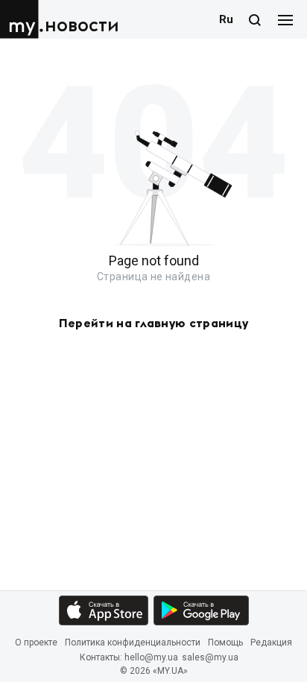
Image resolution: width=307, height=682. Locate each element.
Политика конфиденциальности (132, 642)
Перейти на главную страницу (154, 323)
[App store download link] (103, 610)
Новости (82, 25)
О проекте (36, 642)
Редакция (271, 642)
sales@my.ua (210, 658)
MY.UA (21, 19)
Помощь (225, 642)
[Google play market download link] (201, 610)
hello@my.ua (151, 658)
